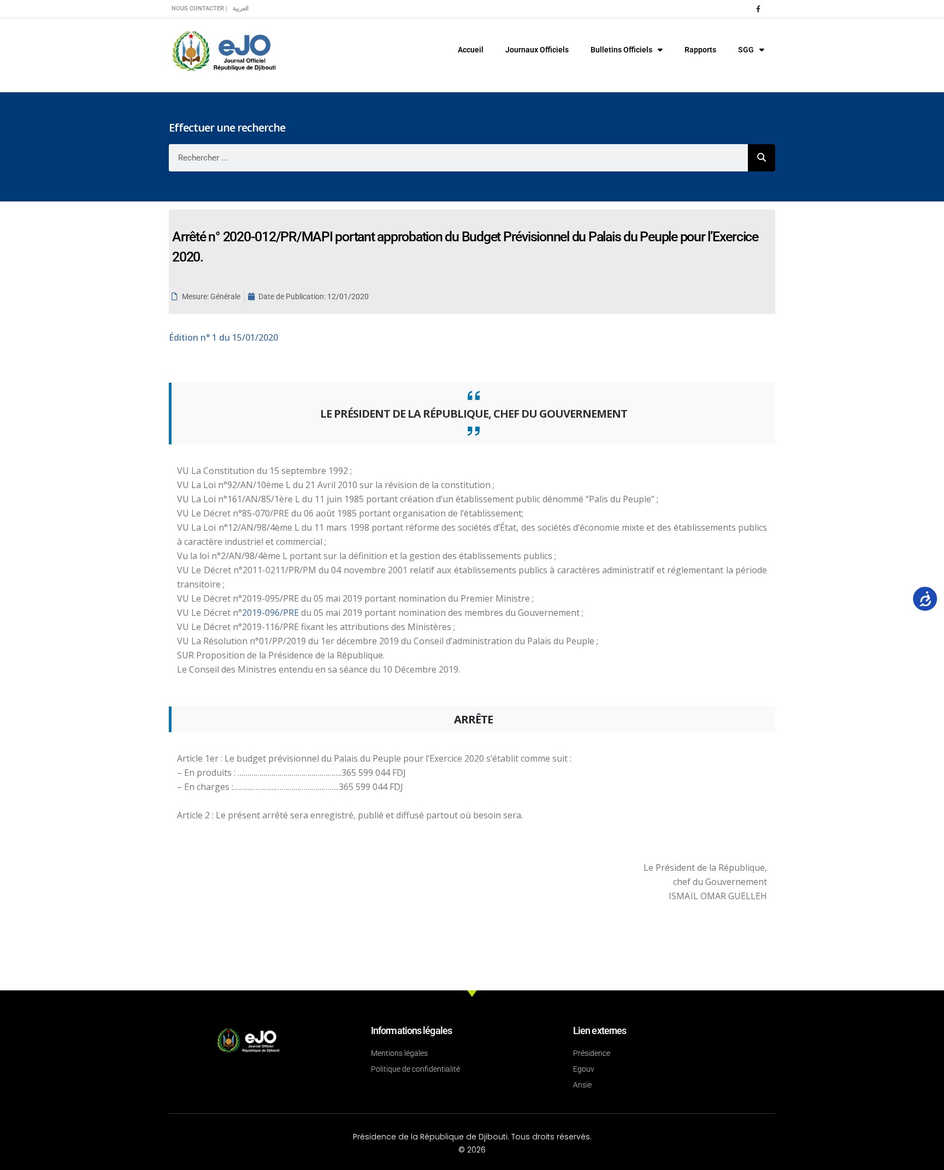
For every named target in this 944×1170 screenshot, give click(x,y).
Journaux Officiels (537, 49)
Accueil (470, 49)
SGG (746, 49)
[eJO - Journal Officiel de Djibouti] (223, 50)
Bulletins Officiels (621, 49)
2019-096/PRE (271, 613)
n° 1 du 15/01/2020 (223, 337)
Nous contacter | (199, 8)
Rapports (700, 49)
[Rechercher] (761, 157)
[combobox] (458, 157)
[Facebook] (758, 8)
